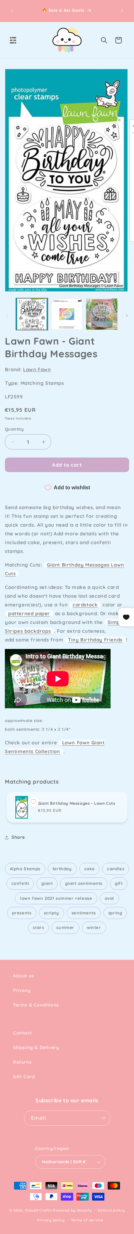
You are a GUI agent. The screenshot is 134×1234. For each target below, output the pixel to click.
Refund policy (111, 1210)
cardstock (85, 605)
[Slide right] (127, 316)
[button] (13, 40)
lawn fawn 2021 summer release (56, 898)
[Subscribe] (103, 1118)
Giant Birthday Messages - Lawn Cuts (76, 803)
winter (94, 927)
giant (47, 883)
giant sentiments (83, 883)
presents (22, 912)
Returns (22, 1062)
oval (109, 898)
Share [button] (18, 837)
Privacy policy (51, 1220)
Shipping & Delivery (36, 1047)
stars (38, 927)
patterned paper (29, 613)
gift (119, 883)
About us (23, 976)
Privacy (21, 990)
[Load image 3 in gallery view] (102, 314)
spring (115, 912)
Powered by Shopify (72, 1210)
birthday (62, 868)
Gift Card (24, 1077)
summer (65, 927)
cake (89, 868)
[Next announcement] (122, 11)
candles (115, 868)
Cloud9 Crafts (38, 1210)
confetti (20, 883)
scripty (51, 912)
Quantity (14, 429)
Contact (22, 1033)
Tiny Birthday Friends (95, 640)
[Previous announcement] (12, 11)
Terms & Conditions (36, 1005)
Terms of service (87, 1220)
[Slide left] (7, 316)
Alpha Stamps (25, 868)
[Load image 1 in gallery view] (32, 314)
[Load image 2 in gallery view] (67, 314)
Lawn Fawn (37, 369)
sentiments (84, 912)
